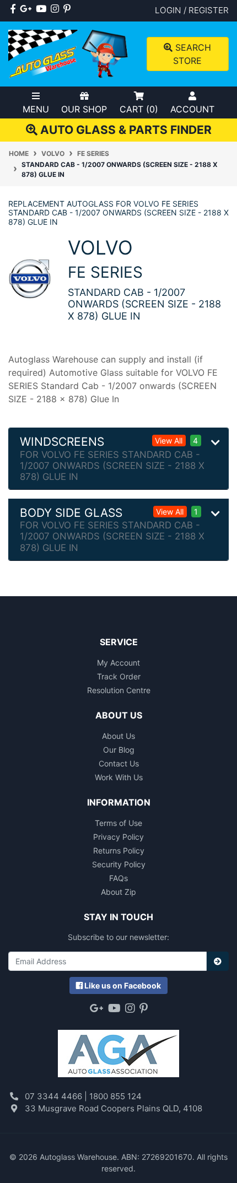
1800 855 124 (115, 1096)
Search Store (192, 54)
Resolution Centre (118, 690)
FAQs (118, 878)
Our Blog (118, 749)
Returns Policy (118, 850)
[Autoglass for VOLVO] (29, 278)
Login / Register (192, 10)
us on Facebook (122, 985)
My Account (118, 662)
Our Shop (84, 109)
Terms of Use (118, 823)
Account (192, 109)
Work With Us (119, 777)
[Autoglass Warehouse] (69, 53)
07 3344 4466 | (57, 1096)
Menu (36, 109)
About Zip (118, 891)
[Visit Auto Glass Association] (118, 1047)
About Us (118, 736)
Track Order (119, 676)
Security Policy (119, 864)
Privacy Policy (118, 836)
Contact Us (119, 763)
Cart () (139, 109)
